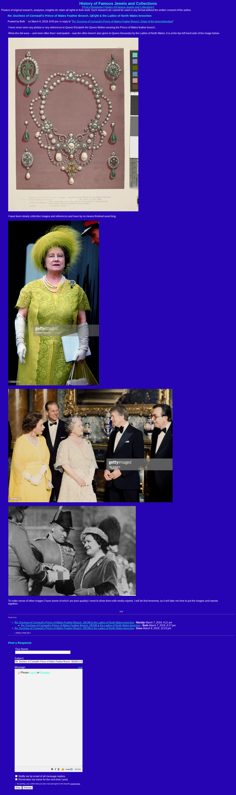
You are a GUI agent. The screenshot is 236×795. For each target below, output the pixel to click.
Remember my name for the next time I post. (43, 779)
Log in (32, 672)
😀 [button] (62, 769)
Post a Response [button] (93, 7)
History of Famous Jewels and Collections (129, 7)
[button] (52, 769)
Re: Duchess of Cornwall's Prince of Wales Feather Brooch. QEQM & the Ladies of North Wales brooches (74, 622)
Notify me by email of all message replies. (42, 776)
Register (44, 672)
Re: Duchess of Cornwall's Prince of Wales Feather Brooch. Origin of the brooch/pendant (122, 21)
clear (80, 667)
